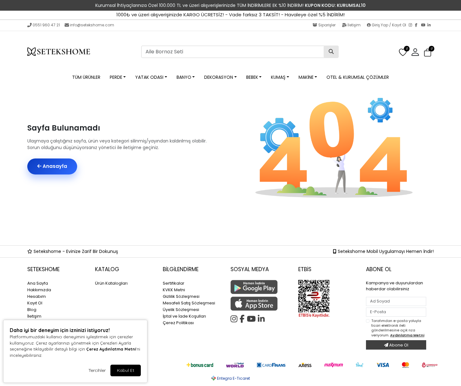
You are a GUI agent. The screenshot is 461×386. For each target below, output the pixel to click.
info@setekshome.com (92, 25)
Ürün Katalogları (111, 283)
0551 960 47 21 (46, 25)
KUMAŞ (278, 77)
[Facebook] (418, 25)
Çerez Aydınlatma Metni (111, 348)
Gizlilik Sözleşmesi (181, 296)
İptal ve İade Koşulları (184, 316)
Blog (31, 310)
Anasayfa (54, 166)
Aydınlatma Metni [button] (407, 335)
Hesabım (36, 296)
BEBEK (252, 77)
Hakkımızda (39, 290)
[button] (428, 52)
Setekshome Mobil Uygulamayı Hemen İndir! (385, 251)
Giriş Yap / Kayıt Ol (389, 25)
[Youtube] (252, 317)
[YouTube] (424, 25)
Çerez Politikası (178, 323)
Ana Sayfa (37, 283)
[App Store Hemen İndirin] (260, 304)
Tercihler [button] (97, 370)
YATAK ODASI (149, 77)
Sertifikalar (173, 283)
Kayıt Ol (34, 303)
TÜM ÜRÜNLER (86, 77)
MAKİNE (306, 77)
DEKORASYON (218, 77)
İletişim (354, 25)
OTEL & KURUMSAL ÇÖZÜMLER (357, 77)
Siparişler (326, 25)
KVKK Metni (174, 290)
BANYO (184, 77)
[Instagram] (412, 25)
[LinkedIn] (430, 25)
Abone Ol (398, 345)
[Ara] (331, 52)
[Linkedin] (262, 317)
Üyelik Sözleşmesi (181, 310)
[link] (230, 5)
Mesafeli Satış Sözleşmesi (189, 303)
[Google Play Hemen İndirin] (260, 287)
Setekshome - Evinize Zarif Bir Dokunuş (75, 251)
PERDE (116, 77)
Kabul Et (125, 370)
